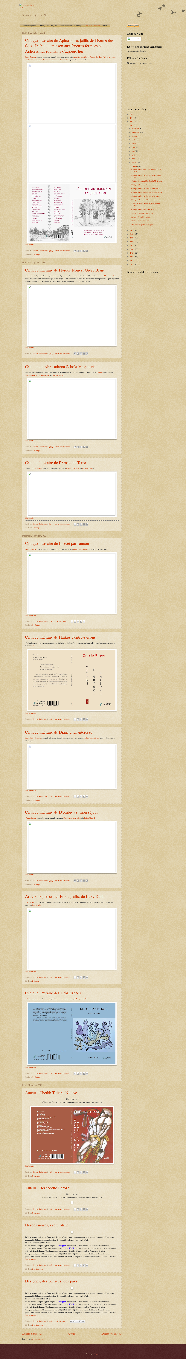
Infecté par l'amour (80, 549)
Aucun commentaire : (62, 250)
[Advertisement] (144, 86)
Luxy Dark (30, 902)
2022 (132, 125)
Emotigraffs (36, 905)
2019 (132, 238)
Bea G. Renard (58, 375)
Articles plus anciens (111, 1333)
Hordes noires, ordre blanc (46, 1225)
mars (134, 158)
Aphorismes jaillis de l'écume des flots (87, 57)
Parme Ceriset (87, 468)
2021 (132, 230)
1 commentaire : (61, 1321)
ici (33, 645)
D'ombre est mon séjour (72, 818)
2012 (132, 264)
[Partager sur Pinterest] (87, 251)
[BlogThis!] (78, 251)
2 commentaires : (61, 621)
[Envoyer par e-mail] (75, 251)
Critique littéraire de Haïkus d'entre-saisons (60, 637)
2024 (132, 118)
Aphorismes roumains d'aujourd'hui (56, 59)
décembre (135, 128)
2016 (132, 249)
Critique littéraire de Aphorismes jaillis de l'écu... (146, 170)
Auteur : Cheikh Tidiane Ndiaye (51, 1092)
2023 (132, 121)
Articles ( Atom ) (38, 1339)
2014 (132, 256)
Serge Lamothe (82, 998)
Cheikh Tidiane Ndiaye (109, 275)
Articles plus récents (32, 1333)
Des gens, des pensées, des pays (51, 1281)
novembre (135, 132)
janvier (134, 166)
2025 (132, 114)
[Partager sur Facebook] (84, 251)
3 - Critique (36, 254)
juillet (134, 143)
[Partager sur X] (81, 251)
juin (133, 147)
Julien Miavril (37, 468)
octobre (135, 136)
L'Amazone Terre (72, 468)
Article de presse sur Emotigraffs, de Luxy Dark (64, 896)
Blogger (96, 1353)
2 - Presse (35, 981)
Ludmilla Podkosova (33, 738)
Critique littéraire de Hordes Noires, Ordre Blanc (65, 270)
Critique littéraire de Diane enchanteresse (58, 732)
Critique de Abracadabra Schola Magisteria (60, 366)
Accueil (71, 1333)
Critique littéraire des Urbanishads (53, 992)
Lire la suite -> (30, 244)
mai (133, 151)
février (134, 162)
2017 (132, 245)
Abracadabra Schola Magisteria (37, 375)
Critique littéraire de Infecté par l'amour (57, 543)
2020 (132, 234)
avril (134, 155)
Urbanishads (68, 998)
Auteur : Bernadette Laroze (47, 1187)
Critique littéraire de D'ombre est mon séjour (61, 812)
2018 (132, 241)
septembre (136, 140)
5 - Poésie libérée (38, 1269)
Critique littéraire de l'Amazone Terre (55, 462)
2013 (132, 260)
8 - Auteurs (36, 1176)
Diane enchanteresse (92, 738)
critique (100, 372)
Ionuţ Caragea (30, 57)
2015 (132, 253)
